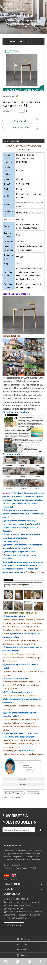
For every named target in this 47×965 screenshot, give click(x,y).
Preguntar (18, 121)
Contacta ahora (14, 925)
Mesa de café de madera (13, 793)
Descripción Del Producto (15, 141)
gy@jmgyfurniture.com (13, 908)
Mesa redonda (33, 793)
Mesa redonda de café (12, 797)
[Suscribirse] (40, 829)
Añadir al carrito (19, 127)
